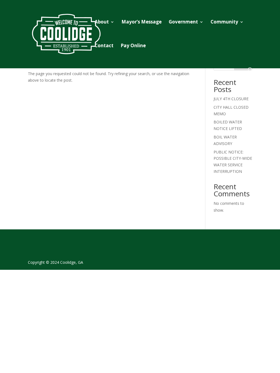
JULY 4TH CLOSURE (231, 98)
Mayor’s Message (141, 22)
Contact (104, 46)
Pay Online (133, 46)
